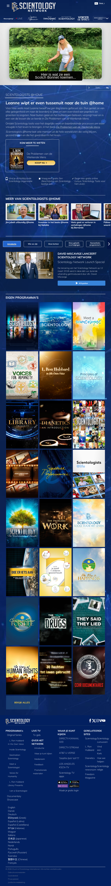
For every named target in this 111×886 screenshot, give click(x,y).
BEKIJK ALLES (22, 702)
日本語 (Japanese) (17, 838)
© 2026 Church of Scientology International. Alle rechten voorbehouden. (34, 869)
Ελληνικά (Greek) (17, 817)
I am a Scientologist (18, 790)
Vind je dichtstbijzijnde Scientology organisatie (20, 180)
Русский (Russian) (17, 852)
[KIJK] (89, 375)
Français (12, 862)
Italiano (11, 835)
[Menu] (8, 6)
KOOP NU (40, 162)
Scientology (91, 738)
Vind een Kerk (99, 750)
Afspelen (83, 283)
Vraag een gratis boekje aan (56, 181)
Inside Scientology (17, 749)
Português (13, 848)
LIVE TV (36, 730)
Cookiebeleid (13, 876)
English (11, 807)
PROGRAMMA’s (14, 730)
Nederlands (14, 842)
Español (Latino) (16, 821)
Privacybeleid (13, 879)
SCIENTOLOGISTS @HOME (24, 95)
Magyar (12, 831)
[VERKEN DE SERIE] (22, 326)
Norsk (11, 845)
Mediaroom (39, 759)
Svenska (12, 855)
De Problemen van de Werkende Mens (78, 126)
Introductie (39, 748)
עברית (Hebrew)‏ (16, 828)
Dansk (11, 810)
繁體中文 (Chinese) (18, 859)
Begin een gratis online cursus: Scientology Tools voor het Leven (90, 181)
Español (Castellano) (18, 824)
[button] (2, 243)
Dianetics (90, 758)
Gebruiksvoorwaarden (16, 872)
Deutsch (12, 814)
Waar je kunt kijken (43, 753)
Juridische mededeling (16, 882)
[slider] (57, 82)
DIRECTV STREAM (69, 747)
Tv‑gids (37, 735)
